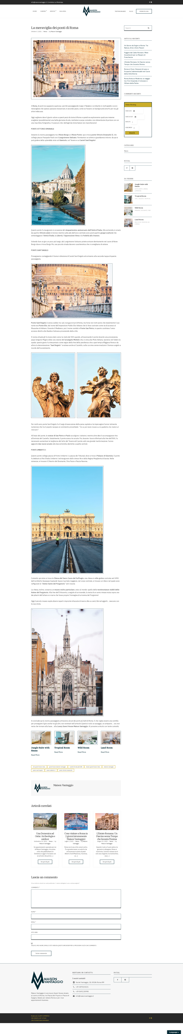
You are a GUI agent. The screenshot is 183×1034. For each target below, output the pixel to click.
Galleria (62, 11)
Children (128, 127)
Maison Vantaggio (56, 31)
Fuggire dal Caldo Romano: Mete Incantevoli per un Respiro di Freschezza (136, 55)
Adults (127, 121)
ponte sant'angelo (38, 770)
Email (33, 922)
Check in (128, 111)
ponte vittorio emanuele (65, 770)
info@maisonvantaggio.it (39, 2)
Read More (35, 755)
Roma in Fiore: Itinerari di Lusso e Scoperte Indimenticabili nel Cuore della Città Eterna (137, 71)
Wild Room (83, 747)
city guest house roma (39, 767)
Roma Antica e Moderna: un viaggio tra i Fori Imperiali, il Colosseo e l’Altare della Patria (137, 81)
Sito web (34, 932)
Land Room (107, 747)
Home (35, 11)
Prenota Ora (143, 11)
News (45, 31)
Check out (129, 116)
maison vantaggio (109, 767)
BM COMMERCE (44, 1016)
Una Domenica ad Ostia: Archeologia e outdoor (45, 836)
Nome (33, 912)
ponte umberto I (51, 770)
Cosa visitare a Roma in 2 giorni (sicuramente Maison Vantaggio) (76, 836)
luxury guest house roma (93, 767)
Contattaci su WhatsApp (55, 2)
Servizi (52, 11)
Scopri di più (45, 862)
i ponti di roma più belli (76, 767)
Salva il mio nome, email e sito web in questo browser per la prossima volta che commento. (64, 945)
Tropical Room (62, 747)
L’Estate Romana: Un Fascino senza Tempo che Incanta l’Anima (107, 836)
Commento (35, 887)
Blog (131, 11)
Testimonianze (120, 11)
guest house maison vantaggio (57, 767)
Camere (43, 11)
